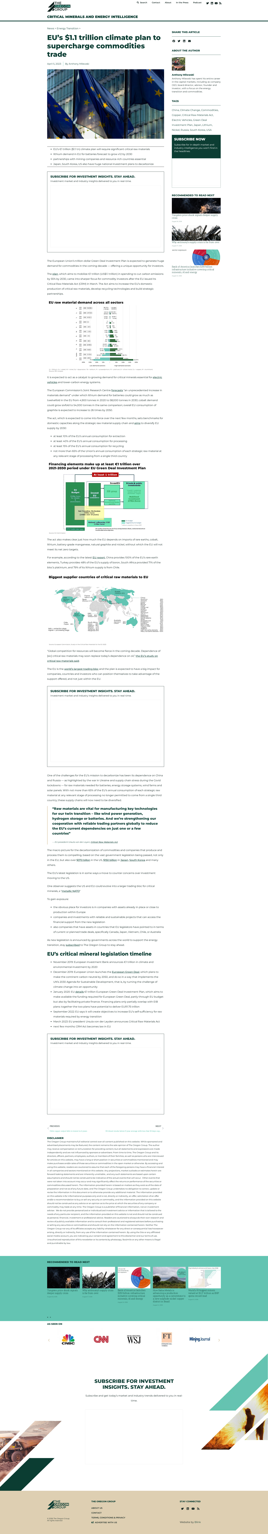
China (175, 110)
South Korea (137, 860)
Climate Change (190, 110)
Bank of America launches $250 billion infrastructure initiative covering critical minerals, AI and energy (193, 269)
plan (55, 273)
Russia (185, 129)
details (79, 991)
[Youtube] (216, 3)
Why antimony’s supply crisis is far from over (195, 242)
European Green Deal (125, 971)
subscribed (73, 945)
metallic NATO (71, 891)
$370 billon (83, 860)
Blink (197, 1522)
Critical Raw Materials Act (104, 842)
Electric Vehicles (182, 120)
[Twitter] (207, 3)
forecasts (117, 390)
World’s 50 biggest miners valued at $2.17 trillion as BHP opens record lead (203, 1293)
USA (209, 129)
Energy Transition (67, 28)
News (50, 28)
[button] (174, 41)
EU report (99, 557)
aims (137, 423)
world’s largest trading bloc (81, 669)
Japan (124, 860)
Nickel (176, 129)
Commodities (209, 110)
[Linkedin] (212, 3)
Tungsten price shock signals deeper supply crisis (195, 216)
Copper (176, 115)
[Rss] (220, 3)
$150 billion (110, 860)
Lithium (207, 125)
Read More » (55, 1303)
